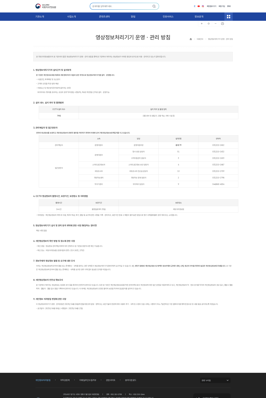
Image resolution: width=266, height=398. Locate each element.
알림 (133, 16)
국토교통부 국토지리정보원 (45, 6)
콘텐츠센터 (104, 16)
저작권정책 (65, 380)
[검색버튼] (154, 6)
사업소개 (71, 16)
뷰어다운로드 (130, 380)
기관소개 (39, 16)
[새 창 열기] (194, 6)
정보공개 (199, 16)
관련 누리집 (206, 380)
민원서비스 (168, 16)
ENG (229, 6)
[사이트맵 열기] (228, 16)
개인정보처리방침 (42, 380)
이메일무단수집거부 (87, 380)
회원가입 (222, 6)
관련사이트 (110, 380)
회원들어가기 (211, 6)
